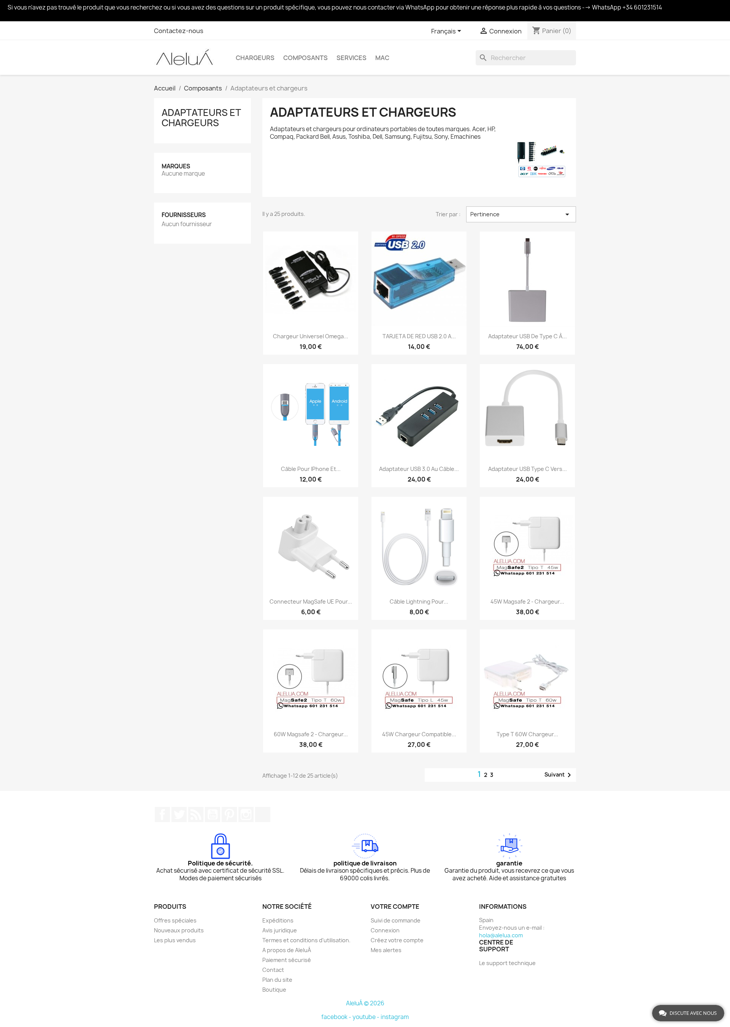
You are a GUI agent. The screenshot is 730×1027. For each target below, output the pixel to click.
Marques (176, 166)
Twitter (179, 814)
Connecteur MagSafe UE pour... (311, 601)
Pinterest (229, 814)
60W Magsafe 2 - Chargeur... (311, 734)
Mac (382, 58)
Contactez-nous (178, 31)
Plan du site (277, 979)
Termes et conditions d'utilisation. (306, 940)
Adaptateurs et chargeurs (201, 117)
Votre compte (395, 906)
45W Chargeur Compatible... (419, 734)
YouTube (212, 814)
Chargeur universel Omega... (310, 336)
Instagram (246, 814)
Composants (305, 58)
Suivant (559, 775)
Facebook (162, 814)
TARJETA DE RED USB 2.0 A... (419, 336)
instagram (395, 1017)
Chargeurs (255, 58)
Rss (195, 814)
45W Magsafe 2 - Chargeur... (527, 601)
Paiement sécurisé (286, 960)
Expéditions (278, 920)
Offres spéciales (175, 920)
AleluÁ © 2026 (365, 1003)
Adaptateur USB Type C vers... (527, 468)
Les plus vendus (175, 940)
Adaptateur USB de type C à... (527, 336)
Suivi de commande (396, 920)
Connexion (385, 930)
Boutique (274, 989)
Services (351, 58)
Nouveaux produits (179, 930)
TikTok (262, 814)
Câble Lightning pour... (419, 601)
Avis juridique (279, 930)
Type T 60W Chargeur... (527, 734)
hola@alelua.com (501, 935)
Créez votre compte (397, 940)
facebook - (336, 1017)
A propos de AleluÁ (286, 950)
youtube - (366, 1017)
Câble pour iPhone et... (311, 468)
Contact (273, 969)
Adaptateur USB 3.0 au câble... (419, 468)
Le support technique (507, 963)
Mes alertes (386, 950)
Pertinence (521, 214)
